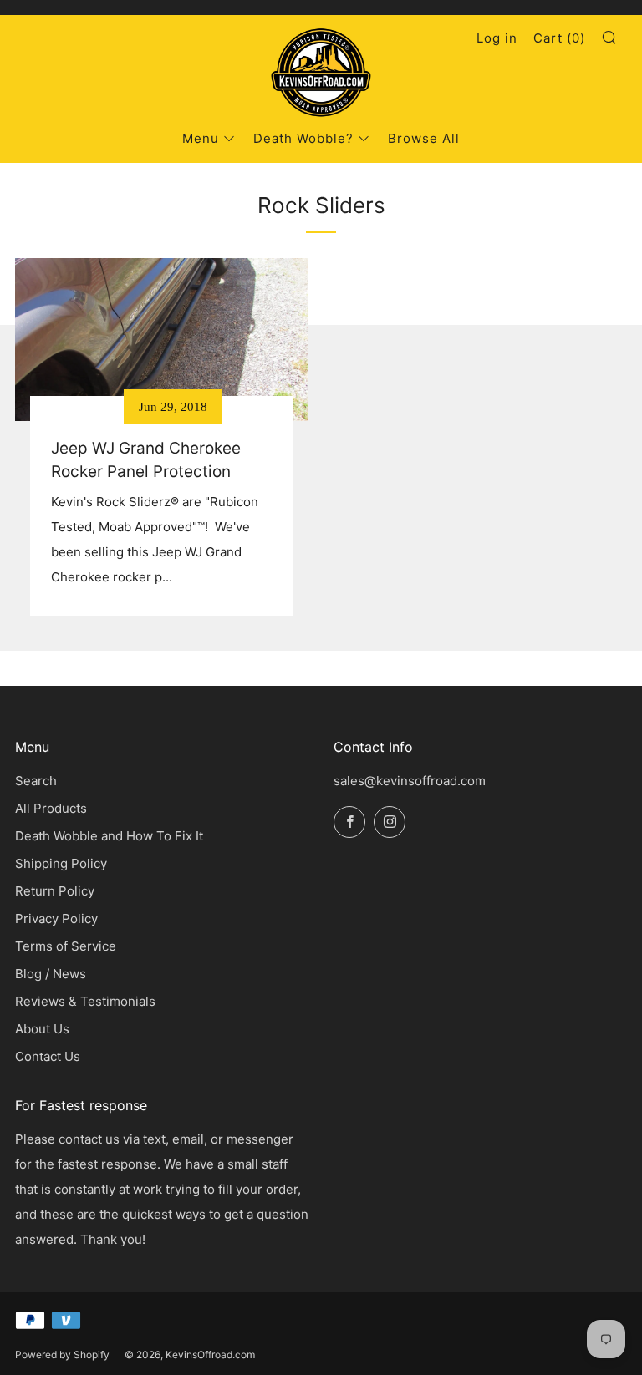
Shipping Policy (61, 863)
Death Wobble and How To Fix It (109, 836)
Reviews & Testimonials (85, 1001)
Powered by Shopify (62, 1354)
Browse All (424, 138)
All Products (51, 808)
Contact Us (47, 1056)
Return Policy (54, 891)
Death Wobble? (303, 138)
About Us (42, 1029)
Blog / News (50, 974)
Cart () (559, 38)
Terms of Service (65, 946)
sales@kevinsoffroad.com (410, 781)
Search (36, 781)
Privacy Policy (56, 918)
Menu (200, 138)
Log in (496, 38)
